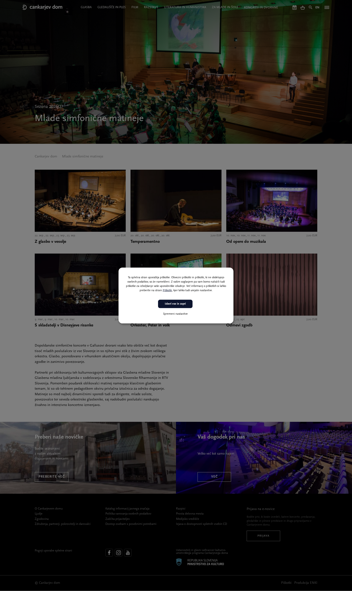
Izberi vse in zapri (175, 303)
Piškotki (167, 290)
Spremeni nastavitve (175, 313)
